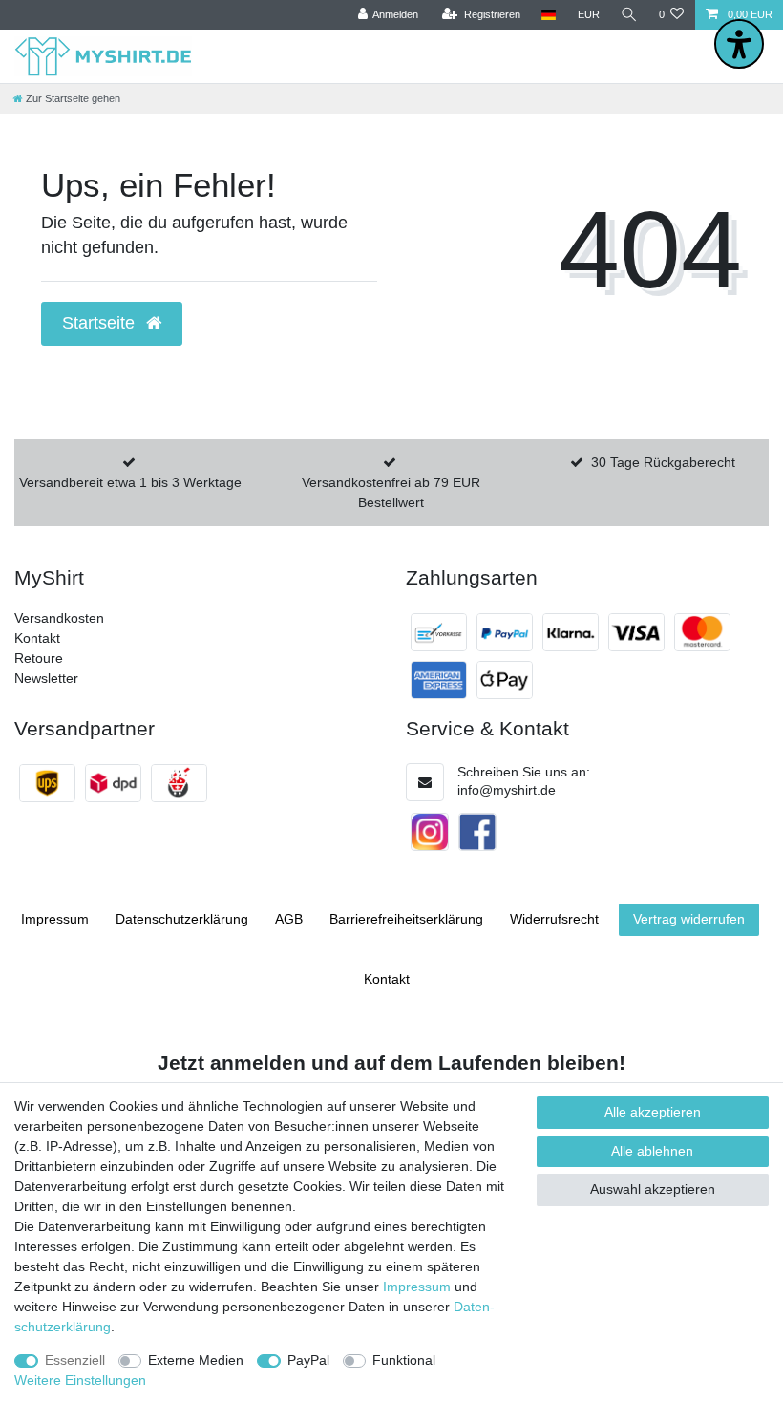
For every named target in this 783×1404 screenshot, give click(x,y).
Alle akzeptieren (652, 1111)
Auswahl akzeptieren (652, 1189)
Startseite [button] (100, 322)
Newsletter (46, 678)
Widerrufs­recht (554, 918)
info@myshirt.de (506, 790)
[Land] (548, 15)
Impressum (55, 918)
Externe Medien (195, 1360)
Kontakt (37, 638)
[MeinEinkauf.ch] (179, 783)
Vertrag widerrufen (689, 918)
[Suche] (629, 15)
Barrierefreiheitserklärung (406, 918)
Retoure (38, 658)
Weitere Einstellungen (80, 1380)
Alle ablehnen (652, 1151)
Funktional (403, 1360)
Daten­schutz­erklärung (182, 918)
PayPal (308, 1360)
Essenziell (75, 1360)
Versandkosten (59, 618)
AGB (289, 918)
